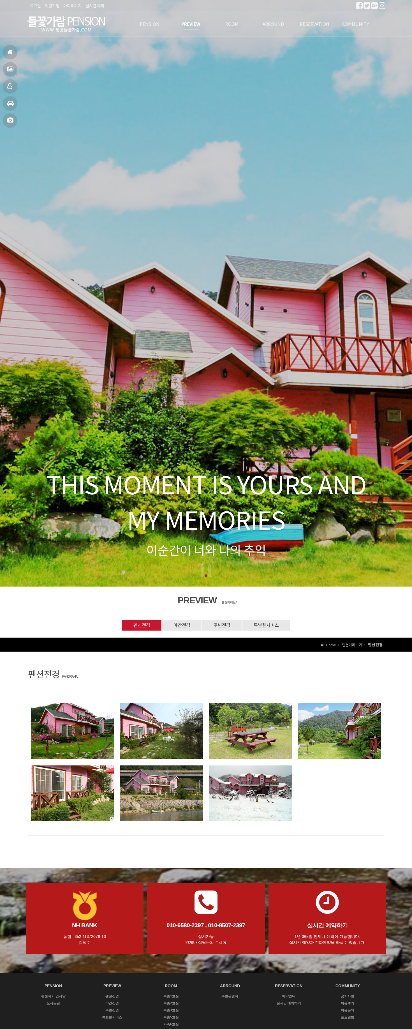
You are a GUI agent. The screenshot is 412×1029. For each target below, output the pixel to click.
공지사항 (347, 996)
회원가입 (52, 5)
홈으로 (10, 52)
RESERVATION (314, 23)
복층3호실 (171, 1010)
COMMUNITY (355, 23)
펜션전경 (10, 69)
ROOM (232, 23)
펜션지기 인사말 (53, 996)
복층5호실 (171, 1017)
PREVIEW (190, 23)
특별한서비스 (266, 625)
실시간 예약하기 (289, 1003)
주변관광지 (229, 996)
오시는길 (53, 1003)
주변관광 (10, 103)
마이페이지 (72, 5)
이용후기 (347, 1003)
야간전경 (181, 625)
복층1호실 (171, 996)
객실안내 (10, 86)
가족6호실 (171, 1024)
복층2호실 (171, 1003)
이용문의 (347, 1010)
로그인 (35, 5)
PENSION (149, 23)
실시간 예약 (95, 5)
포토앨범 (10, 120)
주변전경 (222, 625)
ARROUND (273, 23)
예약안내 (288, 996)
